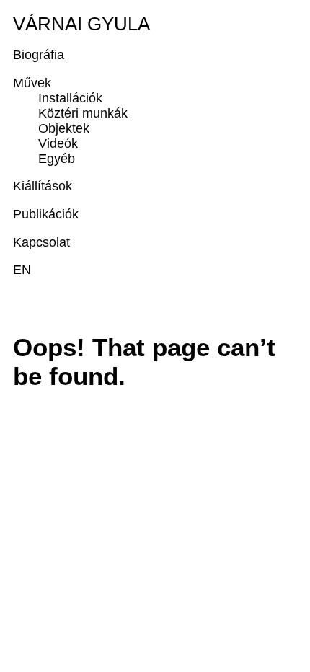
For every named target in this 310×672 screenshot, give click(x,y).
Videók (58, 143)
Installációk (70, 98)
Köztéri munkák (83, 113)
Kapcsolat (41, 242)
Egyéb (56, 158)
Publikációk (46, 214)
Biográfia (38, 55)
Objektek (63, 128)
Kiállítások (42, 186)
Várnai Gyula (81, 24)
